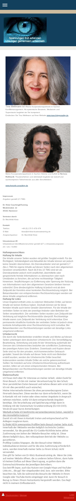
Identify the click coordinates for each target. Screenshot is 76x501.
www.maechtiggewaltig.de (57, 115)
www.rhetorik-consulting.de (17, 186)
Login (71, 495)
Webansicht (69, 497)
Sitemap (23, 495)
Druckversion (11, 495)
